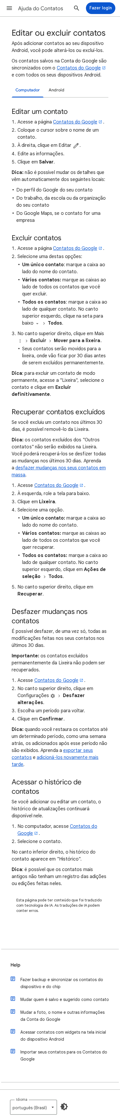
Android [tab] (56, 90)
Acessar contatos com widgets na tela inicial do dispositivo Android (63, 1036)
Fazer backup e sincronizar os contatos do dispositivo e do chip (61, 983)
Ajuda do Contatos (40, 8)
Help (15, 965)
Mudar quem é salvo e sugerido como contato (64, 999)
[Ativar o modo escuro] (64, 1107)
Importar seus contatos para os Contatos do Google (63, 1055)
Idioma (21, 1099)
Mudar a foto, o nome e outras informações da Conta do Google (62, 1016)
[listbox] (33, 1107)
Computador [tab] (27, 90)
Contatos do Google (79, 68)
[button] (9, 8)
